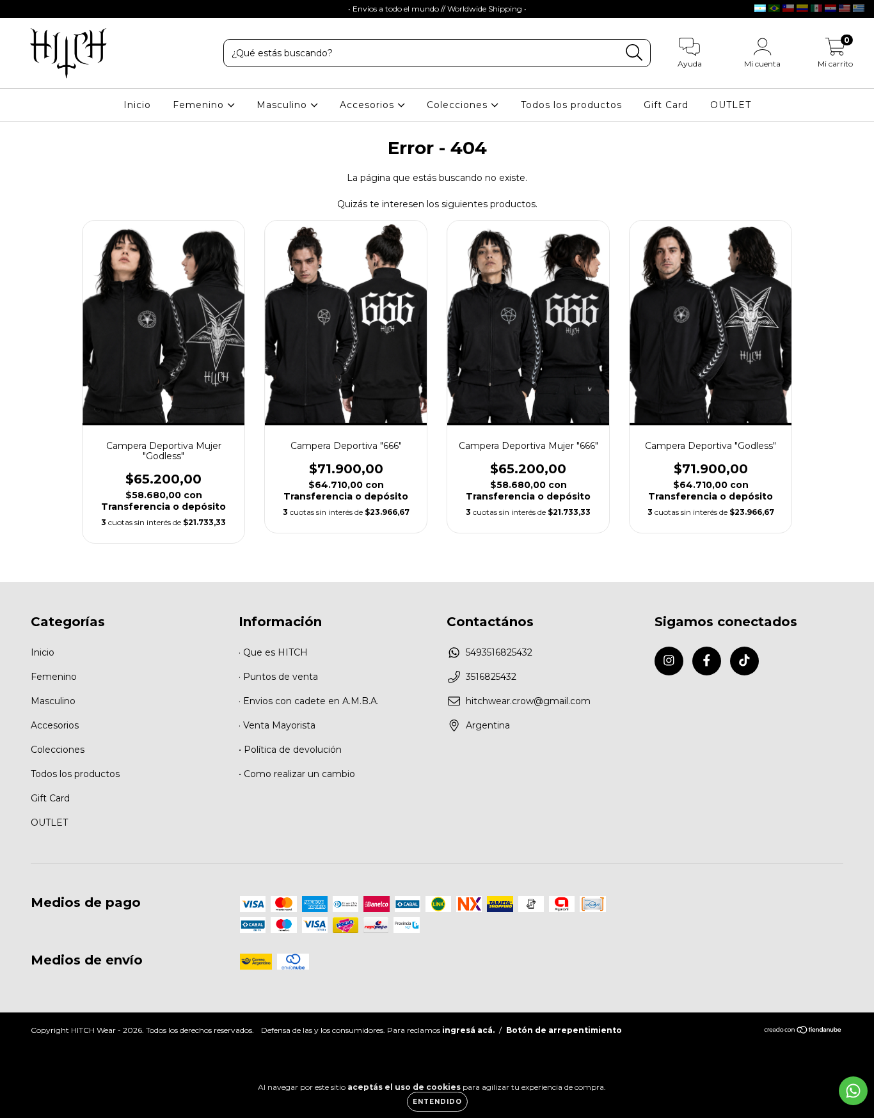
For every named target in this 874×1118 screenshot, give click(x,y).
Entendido (437, 1102)
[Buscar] (634, 53)
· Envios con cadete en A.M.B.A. (309, 701)
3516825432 (491, 676)
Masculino (283, 105)
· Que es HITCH (273, 652)
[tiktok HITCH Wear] (57, 9)
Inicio (137, 105)
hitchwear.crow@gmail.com (528, 701)
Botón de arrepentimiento (564, 1030)
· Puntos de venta (278, 676)
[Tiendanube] (803, 1031)
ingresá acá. (468, 1030)
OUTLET (730, 105)
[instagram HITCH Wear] (19, 9)
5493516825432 (499, 652)
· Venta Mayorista (277, 725)
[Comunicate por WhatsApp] (853, 1090)
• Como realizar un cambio (297, 774)
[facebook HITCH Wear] (38, 9)
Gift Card (666, 105)
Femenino (200, 105)
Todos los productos (571, 105)
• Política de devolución (290, 749)
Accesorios (368, 105)
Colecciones (459, 105)
